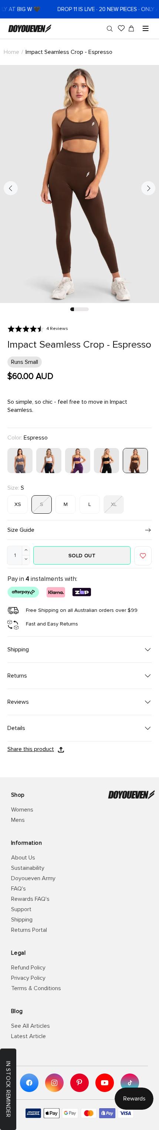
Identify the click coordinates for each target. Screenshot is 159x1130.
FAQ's (18, 888)
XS (17, 504)
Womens (22, 809)
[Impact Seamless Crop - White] (48, 460)
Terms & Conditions (36, 988)
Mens (18, 820)
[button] (37, 328)
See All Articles (30, 1026)
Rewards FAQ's (30, 899)
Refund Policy (28, 967)
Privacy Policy (28, 978)
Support (21, 909)
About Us (23, 857)
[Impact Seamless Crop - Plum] (77, 460)
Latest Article (28, 1036)
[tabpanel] (79, 184)
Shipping (22, 919)
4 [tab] (83, 309)
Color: (27, 437)
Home (11, 52)
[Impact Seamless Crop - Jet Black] (106, 460)
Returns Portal (29, 930)
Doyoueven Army (33, 878)
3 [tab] (79, 309)
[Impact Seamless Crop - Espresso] (135, 460)
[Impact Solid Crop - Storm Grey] (20, 460)
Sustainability (27, 868)
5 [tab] (87, 309)
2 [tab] (76, 309)
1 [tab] (72, 309)
